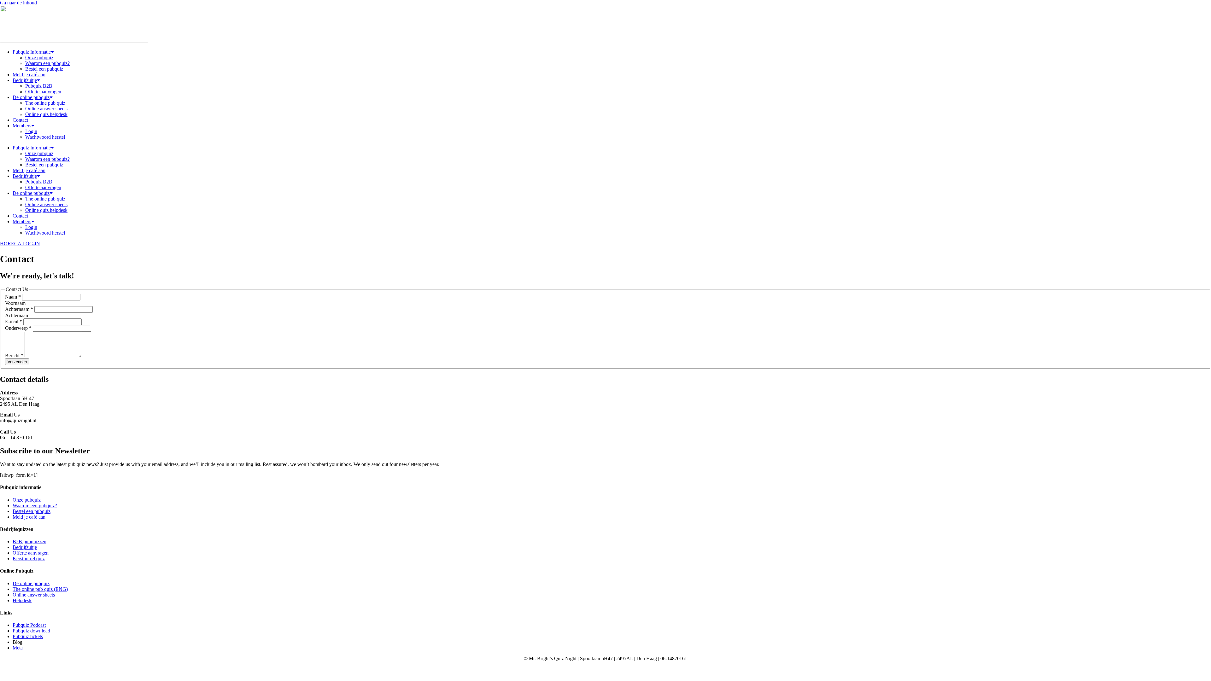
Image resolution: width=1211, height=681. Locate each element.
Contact (20, 120)
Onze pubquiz (39, 57)
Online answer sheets (46, 108)
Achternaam (19, 309)
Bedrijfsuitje (25, 80)
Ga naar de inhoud (18, 2)
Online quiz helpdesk (46, 114)
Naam (13, 297)
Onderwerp (18, 328)
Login (31, 131)
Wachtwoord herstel (45, 137)
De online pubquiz (31, 97)
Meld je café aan (29, 74)
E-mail (13, 321)
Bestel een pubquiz (44, 69)
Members (22, 125)
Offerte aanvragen (43, 91)
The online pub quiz (45, 103)
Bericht (14, 355)
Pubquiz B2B (38, 86)
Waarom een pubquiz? (47, 63)
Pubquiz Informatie (32, 52)
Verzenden (17, 361)
